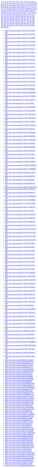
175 (19, 22)
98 (10, 11)
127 (19, 14)
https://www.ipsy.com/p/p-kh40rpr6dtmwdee (19, 363)
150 (16, 18)
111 (10, 12)
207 (7, 27)
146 (5, 18)
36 (30, 3)
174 (16, 22)
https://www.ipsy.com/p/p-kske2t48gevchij (18, 411)
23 (3, 3)
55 (32, 5)
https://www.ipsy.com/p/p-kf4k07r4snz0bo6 (19, 440)
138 (16, 16)
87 (24, 9)
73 (32, 7)
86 (22, 9)
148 (10, 18)
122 (5, 14)
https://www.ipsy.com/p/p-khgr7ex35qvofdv (19, 442)
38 (34, 3)
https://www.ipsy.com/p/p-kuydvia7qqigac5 (19, 423)
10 (12, 2)
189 (25, 23)
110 (7, 12)
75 (36, 7)
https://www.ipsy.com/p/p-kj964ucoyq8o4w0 (19, 360)
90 (30, 9)
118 (29, 12)
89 (28, 9)
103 (22, 11)
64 (14, 7)
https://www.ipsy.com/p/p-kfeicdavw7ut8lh (18, 418)
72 (30, 7)
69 (24, 7)
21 (35, 2)
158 (5, 20)
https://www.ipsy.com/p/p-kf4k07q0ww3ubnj (19, 429)
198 (16, 25)
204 (33, 25)
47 (16, 5)
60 (5, 7)
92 (34, 9)
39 (36, 3)
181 (2, 23)
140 (22, 16)
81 (12, 9)
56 (34, 5)
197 (13, 25)
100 (14, 11)
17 (26, 2)
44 (10, 5)
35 (28, 3)
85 (20, 9)
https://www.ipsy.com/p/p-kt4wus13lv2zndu (19, 378)
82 (14, 9)
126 (16, 14)
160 (10, 20)
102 (20, 11)
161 (13, 20)
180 (33, 22)
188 (22, 23)
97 (8, 11)
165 (25, 20)
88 (26, 9)
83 (16, 9)
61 (8, 7)
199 (19, 25)
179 (30, 22)
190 (27, 23)
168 (33, 20)
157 (2, 20)
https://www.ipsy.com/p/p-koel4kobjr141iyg (19, 438)
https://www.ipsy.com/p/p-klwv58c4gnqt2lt (19, 405)
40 (1, 5)
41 (3, 5)
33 (24, 3)
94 (1, 11)
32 (22, 3)
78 (5, 9)
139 (19, 16)
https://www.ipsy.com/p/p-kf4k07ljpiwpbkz (19, 391)
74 (34, 7)
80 (10, 9)
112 (13, 12)
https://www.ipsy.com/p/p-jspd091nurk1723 (19, 367)
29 (16, 3)
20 (33, 2)
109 (5, 12)
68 (22, 7)
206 (5, 27)
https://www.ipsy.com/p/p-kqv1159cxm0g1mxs (20, 387)
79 (8, 9)
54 (30, 5)
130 (27, 14)
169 (2, 22)
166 (27, 20)
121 (2, 14)
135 (7, 16)
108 (2, 12)
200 (22, 25)
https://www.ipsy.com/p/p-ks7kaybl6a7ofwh (19, 362)
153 (25, 18)
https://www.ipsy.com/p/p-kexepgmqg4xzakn (19, 369)
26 (10, 3)
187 (19, 23)
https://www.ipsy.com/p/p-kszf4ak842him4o (19, 460)
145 (2, 18)
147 (7, 18)
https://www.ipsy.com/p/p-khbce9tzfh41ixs (18, 382)
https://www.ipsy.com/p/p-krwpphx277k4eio (19, 413)
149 (13, 18)
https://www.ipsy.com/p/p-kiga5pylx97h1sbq (19, 443)
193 (2, 25)
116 (24, 12)
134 (5, 16)
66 (18, 7)
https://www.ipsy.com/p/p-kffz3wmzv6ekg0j (19, 431)
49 (20, 5)
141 (25, 16)
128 (22, 14)
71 (28, 7)
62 (10, 7)
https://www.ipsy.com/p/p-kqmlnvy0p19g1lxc (19, 371)
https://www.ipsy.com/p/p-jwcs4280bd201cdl (19, 394)
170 (5, 22)
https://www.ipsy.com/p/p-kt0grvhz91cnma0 (19, 456)
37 (32, 3)
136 (10, 16)
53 (28, 5)
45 (12, 5)
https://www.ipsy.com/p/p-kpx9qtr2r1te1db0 (19, 462)
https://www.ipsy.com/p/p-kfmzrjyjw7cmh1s (19, 365)
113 (16, 12)
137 (13, 16)
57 (36, 5)
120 (35, 12)
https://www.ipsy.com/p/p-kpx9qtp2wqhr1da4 (19, 409)
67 (20, 7)
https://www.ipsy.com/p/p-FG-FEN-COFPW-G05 (21, 187)
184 (10, 23)
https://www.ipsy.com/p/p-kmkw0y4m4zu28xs (20, 454)
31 (20, 3)
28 (14, 3)
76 (1, 9)
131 (30, 14)
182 (5, 23)
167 (30, 20)
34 (26, 3)
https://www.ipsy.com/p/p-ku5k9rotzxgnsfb (19, 463)
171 (7, 22)
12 (16, 2)
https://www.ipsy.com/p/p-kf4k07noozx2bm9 (19, 447)
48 (18, 5)
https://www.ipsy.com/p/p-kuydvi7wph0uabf (19, 434)
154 (27, 18)
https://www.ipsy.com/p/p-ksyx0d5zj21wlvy (19, 372)
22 (1, 3)
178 (27, 22)
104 (25, 11)
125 (13, 14)
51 (24, 5)
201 (25, 25)
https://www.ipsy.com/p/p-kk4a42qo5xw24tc (19, 389)
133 (2, 16)
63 (12, 7)
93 (36, 9)
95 (3, 11)
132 (33, 14)
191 (30, 23)
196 (10, 25)
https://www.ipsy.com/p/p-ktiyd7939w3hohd (19, 407)
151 (19, 18)
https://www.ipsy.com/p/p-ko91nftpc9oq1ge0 (19, 403)
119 (32, 12)
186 (16, 23)
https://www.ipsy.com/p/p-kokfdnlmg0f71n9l (19, 416)
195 (7, 25)
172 (10, 22)
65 (16, 7)
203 (30, 25)
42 (5, 5)
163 (19, 20)
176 (22, 22)
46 (14, 5)
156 (33, 18)
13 (18, 2)
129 (25, 14)
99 (12, 11)
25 (8, 3)
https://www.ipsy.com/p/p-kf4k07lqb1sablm (19, 376)
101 (17, 11)
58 (1, 7)
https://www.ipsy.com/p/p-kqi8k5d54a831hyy (19, 445)
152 (22, 18)
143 (30, 16)
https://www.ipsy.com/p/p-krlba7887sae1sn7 (19, 427)
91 (32, 9)
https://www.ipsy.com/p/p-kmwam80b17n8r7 (19, 402)
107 (34, 11)
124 (10, 14)
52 (26, 5)
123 (7, 14)
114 (18, 12)
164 (22, 20)
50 (22, 5)
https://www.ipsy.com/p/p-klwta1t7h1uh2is (18, 374)
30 (18, 3)
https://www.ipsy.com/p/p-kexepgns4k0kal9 (19, 380)
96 (5, 11)
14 (20, 2)
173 (13, 22)
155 (30, 18)
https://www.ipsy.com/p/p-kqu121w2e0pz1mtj (19, 453)
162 (16, 20)
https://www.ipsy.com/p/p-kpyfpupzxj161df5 (19, 396)
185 (13, 23)
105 (28, 11)
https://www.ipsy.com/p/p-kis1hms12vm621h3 (20, 398)
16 (24, 2)
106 (31, 11)
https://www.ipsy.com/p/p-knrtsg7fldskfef (18, 425)
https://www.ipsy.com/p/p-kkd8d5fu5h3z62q (19, 436)
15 (22, 2)
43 (8, 5)
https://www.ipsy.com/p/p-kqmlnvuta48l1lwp (19, 385)
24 (5, 3)
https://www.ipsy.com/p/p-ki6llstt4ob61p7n (18, 420)
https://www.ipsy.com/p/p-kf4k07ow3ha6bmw (20, 414)
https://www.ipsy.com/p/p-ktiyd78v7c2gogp (19, 422)
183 (7, 23)
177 (25, 22)
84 (18, 9)
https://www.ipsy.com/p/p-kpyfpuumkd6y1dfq (19, 383)
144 (33, 16)
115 (21, 12)
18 (28, 2)
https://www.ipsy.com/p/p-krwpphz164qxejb (19, 400)
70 (26, 7)
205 (2, 27)
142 (27, 16)
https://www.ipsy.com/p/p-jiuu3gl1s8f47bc (18, 451)
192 (33, 23)
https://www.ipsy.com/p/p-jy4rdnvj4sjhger (18, 449)
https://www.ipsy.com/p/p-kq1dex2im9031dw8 (20, 433)
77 (3, 9)
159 (7, 20)
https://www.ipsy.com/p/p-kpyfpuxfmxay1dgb (19, 458)
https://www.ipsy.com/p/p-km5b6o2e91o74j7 (19, 393)
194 (5, 25)
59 (3, 7)
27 (12, 3)
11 (14, 2)
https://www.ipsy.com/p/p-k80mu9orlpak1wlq (19, 465)
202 (27, 25)
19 (31, 2)
